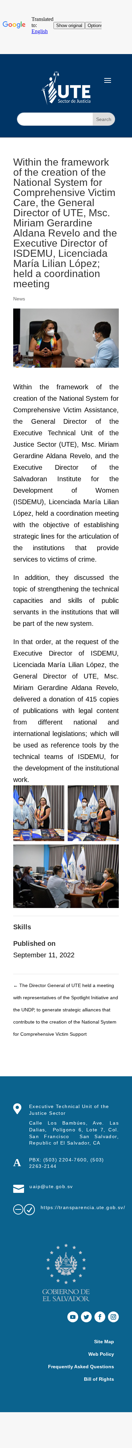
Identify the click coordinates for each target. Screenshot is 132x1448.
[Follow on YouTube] (72, 1316)
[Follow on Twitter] (86, 1316)
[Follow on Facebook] (99, 1316)
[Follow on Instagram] (113, 1316)
